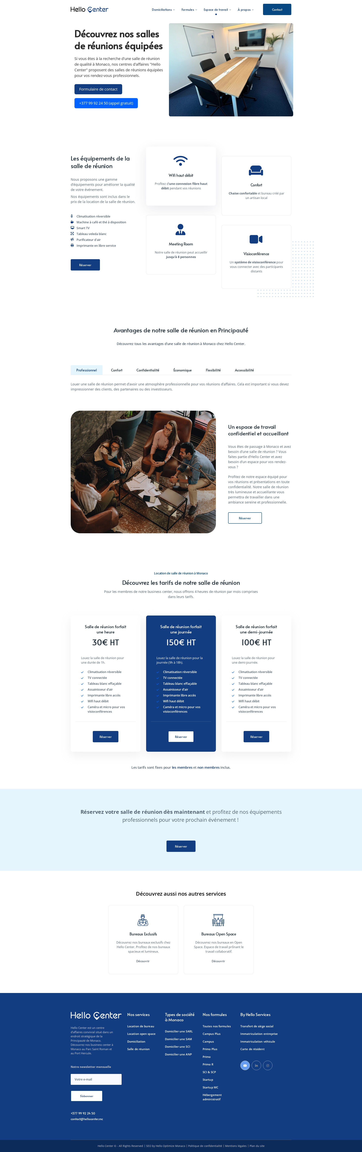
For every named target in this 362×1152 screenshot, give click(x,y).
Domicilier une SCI (177, 1046)
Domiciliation (136, 1041)
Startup (208, 1079)
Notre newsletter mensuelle (91, 1067)
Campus (208, 1041)
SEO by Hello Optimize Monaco (165, 1146)
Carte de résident (252, 1049)
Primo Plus (210, 1049)
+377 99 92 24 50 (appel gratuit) (106, 103)
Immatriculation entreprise (259, 1034)
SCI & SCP (209, 1072)
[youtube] (245, 1065)
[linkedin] (256, 1065)
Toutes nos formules (217, 1026)
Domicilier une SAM (178, 1039)
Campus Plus (211, 1034)
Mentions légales (236, 1146)
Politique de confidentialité (205, 1146)
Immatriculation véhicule (257, 1041)
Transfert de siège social (257, 1026)
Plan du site (257, 1146)
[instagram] (267, 1065)
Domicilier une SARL (179, 1031)
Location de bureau (140, 1026)
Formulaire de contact (98, 89)
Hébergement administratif (212, 1097)
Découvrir (143, 961)
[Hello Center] (89, 9)
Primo (207, 1056)
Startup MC (210, 1087)
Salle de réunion (138, 1049)
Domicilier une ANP (178, 1054)
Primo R (208, 1064)
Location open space (141, 1034)
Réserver (85, 265)
